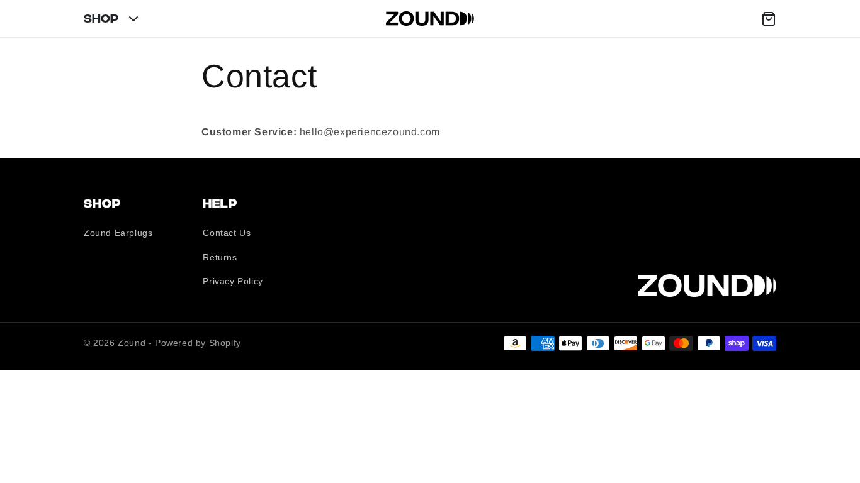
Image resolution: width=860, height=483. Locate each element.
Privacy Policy (233, 281)
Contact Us (227, 233)
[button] (768, 18)
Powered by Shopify (198, 343)
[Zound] (430, 18)
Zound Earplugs (118, 233)
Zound (131, 343)
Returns (220, 257)
